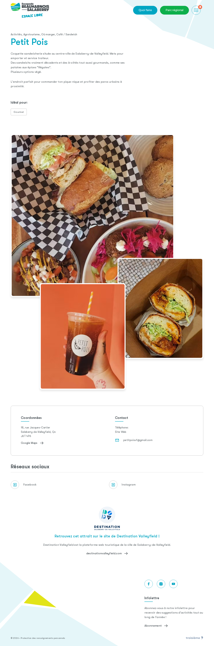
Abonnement (153, 625)
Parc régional (174, 10)
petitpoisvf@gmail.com (137, 440)
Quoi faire (145, 10)
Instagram (129, 484)
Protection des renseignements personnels (43, 638)
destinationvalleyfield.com (104, 553)
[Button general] (196, 10)
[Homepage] (30, 10)
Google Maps (29, 443)
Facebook (30, 484)
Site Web (120, 431)
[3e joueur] (194, 638)
